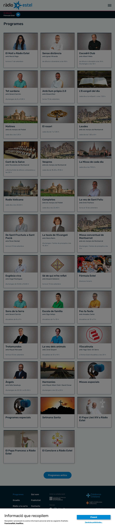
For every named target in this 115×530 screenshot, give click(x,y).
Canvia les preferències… (93, 522)
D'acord (93, 517)
